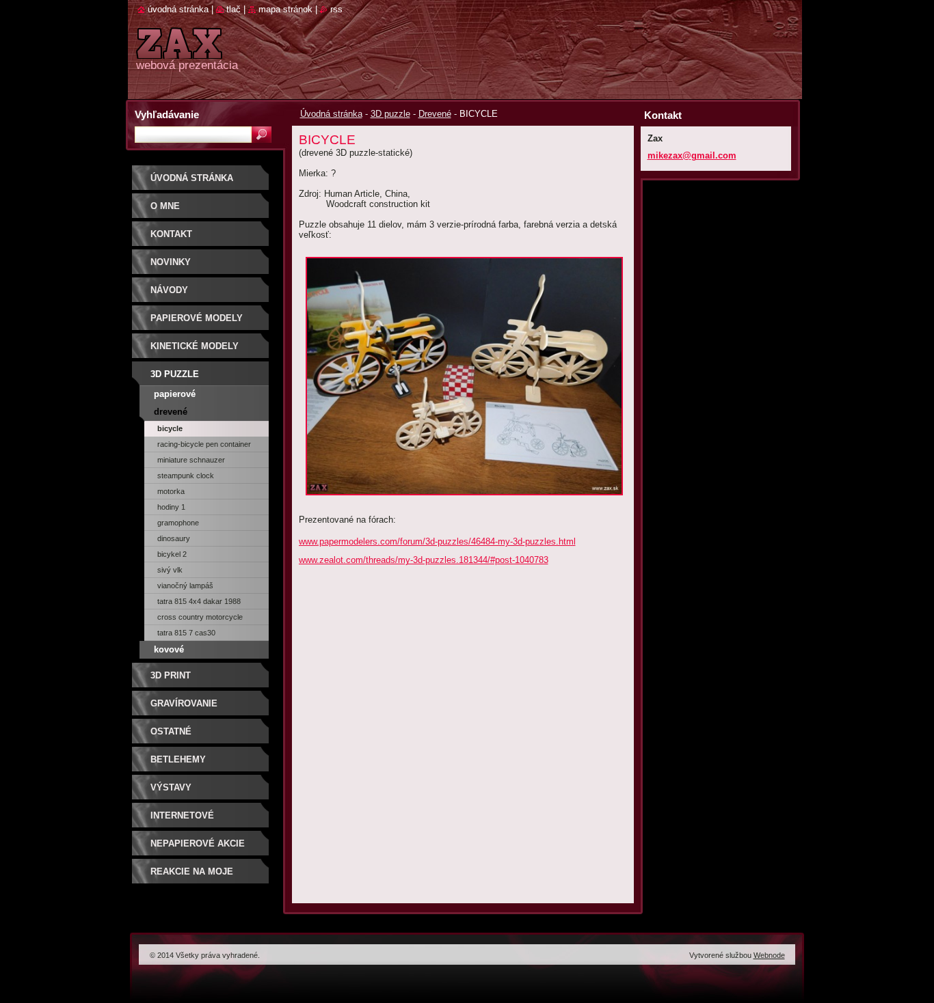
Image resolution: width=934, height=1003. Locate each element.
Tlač (233, 9)
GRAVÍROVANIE (183, 703)
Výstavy (170, 787)
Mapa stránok (285, 9)
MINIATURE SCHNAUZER (191, 460)
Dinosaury (173, 538)
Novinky (170, 262)
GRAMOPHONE (178, 523)
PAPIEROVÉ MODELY (196, 318)
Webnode (769, 955)
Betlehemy (178, 759)
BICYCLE (170, 428)
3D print (170, 675)
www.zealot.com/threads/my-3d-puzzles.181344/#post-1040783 (423, 560)
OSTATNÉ (170, 731)
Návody (169, 290)
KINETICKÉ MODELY (194, 346)
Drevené (434, 114)
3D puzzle (390, 114)
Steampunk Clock (185, 475)
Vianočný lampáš (185, 585)
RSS (336, 9)
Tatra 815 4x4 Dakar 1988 (199, 601)
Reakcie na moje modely (191, 876)
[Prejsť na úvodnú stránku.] (179, 51)
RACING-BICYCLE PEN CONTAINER (204, 444)
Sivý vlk (170, 570)
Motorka (171, 491)
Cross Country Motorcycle (200, 617)
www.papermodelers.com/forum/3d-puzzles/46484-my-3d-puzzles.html (437, 541)
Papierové (175, 394)
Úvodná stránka (331, 114)
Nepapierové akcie (197, 843)
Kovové (169, 649)
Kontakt (171, 234)
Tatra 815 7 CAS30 (186, 633)
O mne (165, 206)
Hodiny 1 (171, 507)
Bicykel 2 (172, 554)
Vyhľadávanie (167, 114)
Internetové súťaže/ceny (182, 820)
